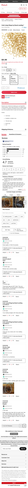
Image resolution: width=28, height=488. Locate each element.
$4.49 (4, 60)
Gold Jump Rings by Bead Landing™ (13, 25)
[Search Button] (2, 8)
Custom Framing (4, 1)
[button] (14, 485)
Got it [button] (14, 483)
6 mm (8, 70)
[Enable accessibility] (25, 485)
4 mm (3, 70)
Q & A (23, 30)
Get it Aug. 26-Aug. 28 (13, 81)
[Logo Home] (4, 5)
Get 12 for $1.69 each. (10, 95)
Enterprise (24, 1)
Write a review (16, 30)
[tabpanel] (14, 282)
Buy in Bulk (7, 97)
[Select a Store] (21, 5)
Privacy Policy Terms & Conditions (9, 480)
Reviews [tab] (4, 134)
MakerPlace (15, 1)
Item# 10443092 (6, 27)
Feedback (15, 433)
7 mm (14, 70)
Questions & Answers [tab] (15, 134)
